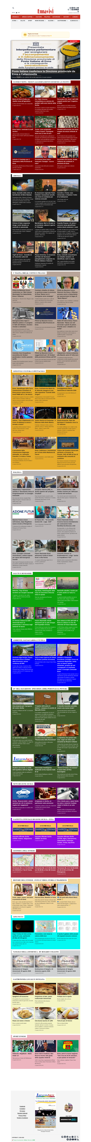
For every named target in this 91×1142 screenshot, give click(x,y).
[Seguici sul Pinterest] (72, 9)
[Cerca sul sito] (13, 8)
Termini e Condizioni (22, 1118)
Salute (22, 20)
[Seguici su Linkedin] (72, 8)
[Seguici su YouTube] (76, 9)
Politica (47, 17)
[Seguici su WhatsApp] (74, 9)
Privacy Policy (22, 1115)
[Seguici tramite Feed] (78, 11)
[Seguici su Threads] (68, 9)
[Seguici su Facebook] (74, 8)
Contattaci (22, 1108)
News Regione (39, 20)
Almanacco (74, 20)
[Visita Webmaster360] (68, 1119)
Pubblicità (22, 1106)
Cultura (39, 17)
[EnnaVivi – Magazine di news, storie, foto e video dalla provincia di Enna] (45, 10)
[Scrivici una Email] (78, 9)
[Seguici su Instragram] (78, 8)
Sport (30, 20)
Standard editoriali (22, 1113)
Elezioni (50, 20)
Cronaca (15, 17)
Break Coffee (27, 17)
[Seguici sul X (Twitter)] (70, 9)
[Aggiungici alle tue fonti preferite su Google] (70, 8)
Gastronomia (62, 20)
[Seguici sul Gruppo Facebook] (76, 8)
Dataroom (56, 17)
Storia (14, 20)
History (66, 17)
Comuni (75, 17)
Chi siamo (22, 1111)
